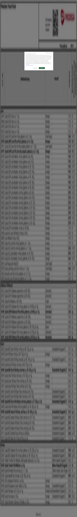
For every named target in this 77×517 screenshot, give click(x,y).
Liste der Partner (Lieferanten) (29, 65)
